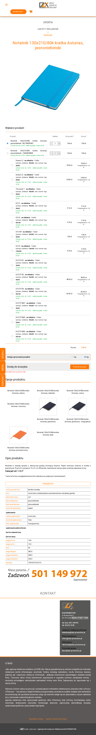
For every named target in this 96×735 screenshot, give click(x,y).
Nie (87, 357)
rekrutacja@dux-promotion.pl (73, 645)
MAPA (74, 618)
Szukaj (2, 354)
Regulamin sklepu (36, 719)
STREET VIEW (82, 618)
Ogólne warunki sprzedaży (56, 719)
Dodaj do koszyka (79, 367)
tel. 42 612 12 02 (68, 625)
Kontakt (2, 380)
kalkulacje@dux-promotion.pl (73, 632)
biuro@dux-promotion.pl (71, 651)
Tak (75, 357)
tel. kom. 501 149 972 (70, 623)
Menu (2, 367)
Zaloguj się (17, 12)
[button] (6, 4)
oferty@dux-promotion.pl (72, 639)
